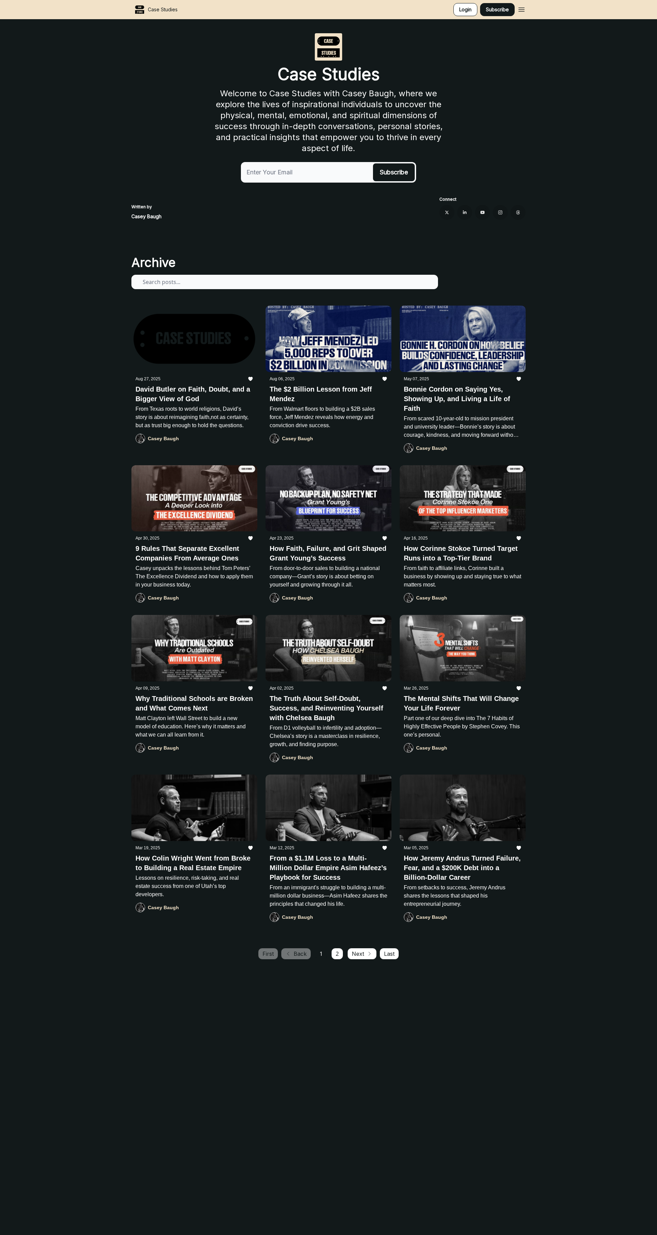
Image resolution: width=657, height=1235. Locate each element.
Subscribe (497, 9)
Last (389, 953)
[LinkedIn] (464, 212)
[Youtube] (482, 212)
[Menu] (521, 8)
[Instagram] (500, 212)
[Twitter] (446, 212)
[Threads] (518, 212)
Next (358, 953)
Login (465, 9)
